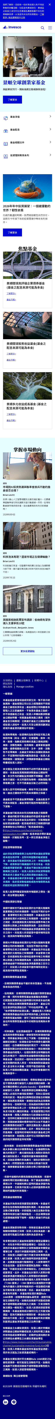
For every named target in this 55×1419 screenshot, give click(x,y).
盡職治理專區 (23, 680)
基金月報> (11, 299)
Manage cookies (25, 686)
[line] (13, 1402)
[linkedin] (5, 1402)
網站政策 (7, 683)
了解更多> (11, 293)
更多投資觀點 (28, 651)
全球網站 (7, 680)
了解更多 (12, 99)
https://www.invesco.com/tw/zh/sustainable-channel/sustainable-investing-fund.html (27, 1343)
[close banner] (49, 5)
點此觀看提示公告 (17, 17)
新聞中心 (39, 680)
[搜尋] (42, 28)
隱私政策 (7, 686)
